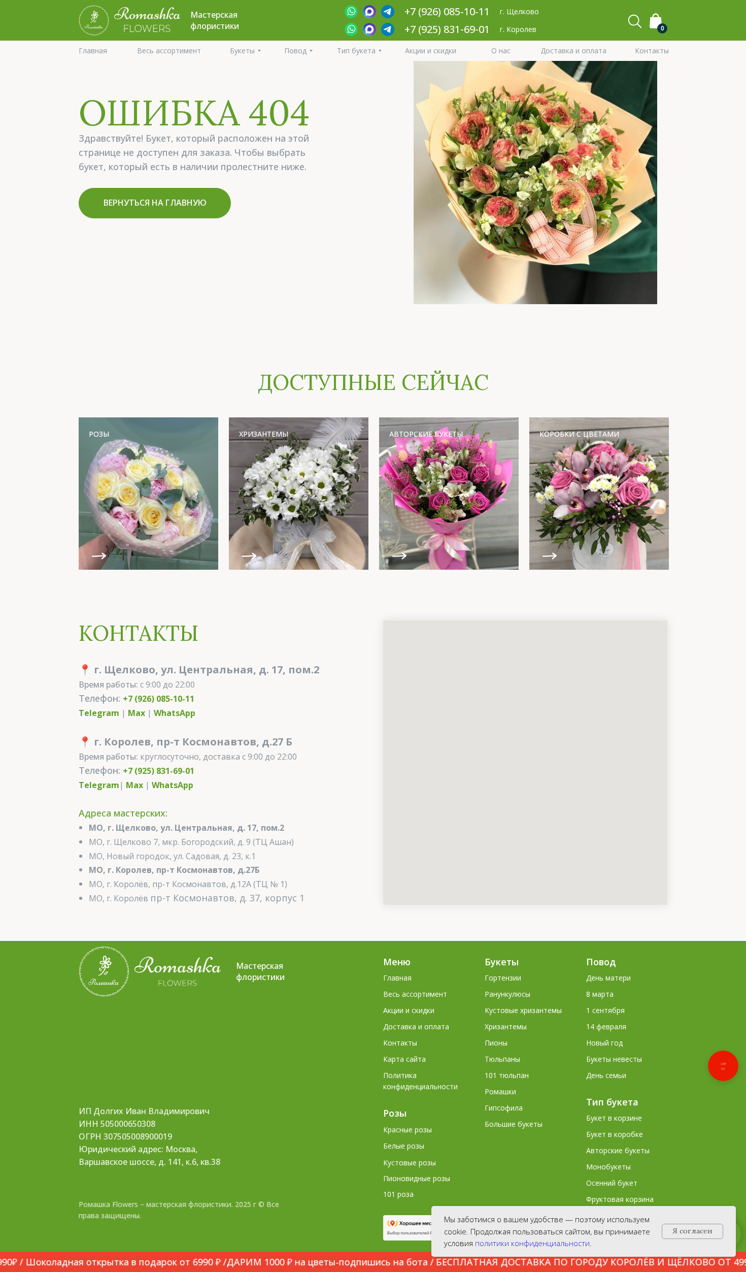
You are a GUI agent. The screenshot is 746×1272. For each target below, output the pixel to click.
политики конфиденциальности (532, 1243)
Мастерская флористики (260, 971)
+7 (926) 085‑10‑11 (447, 11)
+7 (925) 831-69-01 (447, 29)
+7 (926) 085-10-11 (158, 698)
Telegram (99, 713)
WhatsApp (174, 713)
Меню (397, 962)
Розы (394, 1113)
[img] (148, 493)
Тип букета (612, 1102)
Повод (601, 962)
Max (136, 713)
